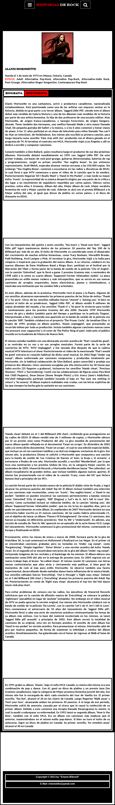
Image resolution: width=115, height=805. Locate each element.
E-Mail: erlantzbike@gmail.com (57, 783)
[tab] (14, 93)
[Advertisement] (57, 19)
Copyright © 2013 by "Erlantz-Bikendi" (57, 777)
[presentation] (14, 93)
